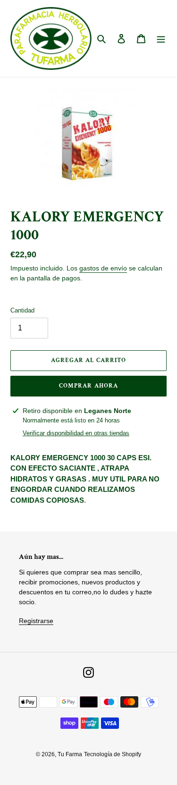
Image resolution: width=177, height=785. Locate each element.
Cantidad (22, 310)
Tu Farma (70, 754)
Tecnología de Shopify (112, 754)
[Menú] (161, 38)
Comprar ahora (88, 386)
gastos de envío (103, 268)
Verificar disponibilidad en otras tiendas (76, 433)
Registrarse (36, 621)
